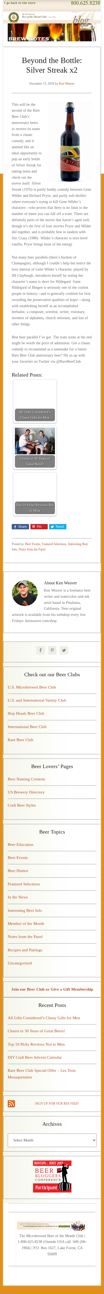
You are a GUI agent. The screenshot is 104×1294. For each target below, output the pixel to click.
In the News (18, 897)
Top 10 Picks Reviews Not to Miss (36, 1044)
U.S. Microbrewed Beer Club (32, 687)
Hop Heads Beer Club (26, 713)
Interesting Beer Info (25, 910)
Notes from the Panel (32, 549)
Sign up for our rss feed (56, 1103)
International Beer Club (27, 727)
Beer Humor (18, 871)
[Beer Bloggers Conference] (52, 1191)
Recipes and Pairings (25, 950)
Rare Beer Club (20, 740)
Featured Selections (54, 544)
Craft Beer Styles (22, 805)
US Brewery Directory (26, 792)
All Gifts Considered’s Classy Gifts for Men (44, 1018)
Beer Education (20, 844)
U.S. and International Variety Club (37, 700)
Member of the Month (26, 923)
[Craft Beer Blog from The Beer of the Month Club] (52, 15)
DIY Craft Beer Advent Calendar (35, 1057)
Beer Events (32, 544)
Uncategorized (20, 963)
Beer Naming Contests (26, 779)
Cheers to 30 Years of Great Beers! (36, 1031)
